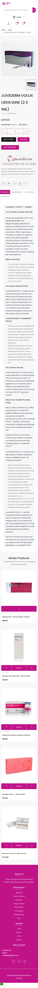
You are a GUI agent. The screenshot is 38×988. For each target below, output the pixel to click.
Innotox (19, 940)
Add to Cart (8, 139)
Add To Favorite (10, 147)
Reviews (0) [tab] (5, 196)
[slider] (4, 113)
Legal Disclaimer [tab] (17, 192)
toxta (19, 929)
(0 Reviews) (12, 113)
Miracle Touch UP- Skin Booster (14, 853)
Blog (19, 918)
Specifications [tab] (29, 192)
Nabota (19, 932)
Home (3, 30)
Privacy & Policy (19, 903)
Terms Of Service (19, 896)
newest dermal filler (13, 221)
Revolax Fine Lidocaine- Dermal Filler (16, 676)
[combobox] (17, 10)
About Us (19, 893)
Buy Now (23, 139)
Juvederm (26, 318)
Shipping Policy (19, 914)
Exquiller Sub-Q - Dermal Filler (13, 794)
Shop (10, 30)
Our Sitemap (19, 911)
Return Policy (19, 907)
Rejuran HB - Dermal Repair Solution (16, 617)
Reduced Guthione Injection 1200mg (16, 735)
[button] (26, 184)
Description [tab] (5, 192)
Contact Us (19, 900)
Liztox (19, 936)
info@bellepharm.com (10, 955)
